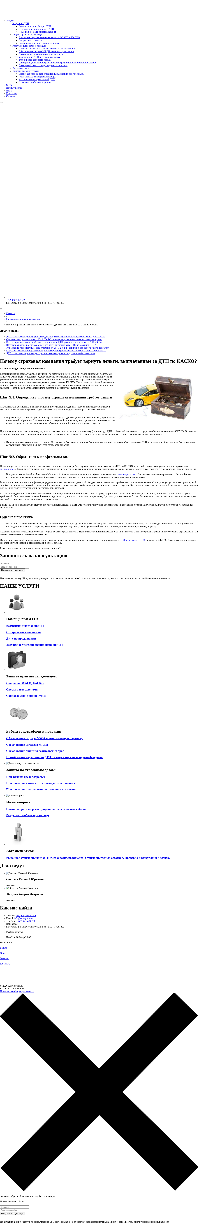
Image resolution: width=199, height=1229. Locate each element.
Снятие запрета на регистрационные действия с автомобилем (51, 73)
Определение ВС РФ (134, 540)
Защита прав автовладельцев (27, 34)
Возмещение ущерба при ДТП (35, 26)
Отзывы (10, 96)
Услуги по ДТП (20, 23)
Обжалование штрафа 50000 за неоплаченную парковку (44, 738)
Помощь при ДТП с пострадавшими (38, 31)
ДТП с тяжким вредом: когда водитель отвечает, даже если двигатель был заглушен (50, 353)
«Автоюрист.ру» (126, 474)
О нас (9, 85)
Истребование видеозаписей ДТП (37, 79)
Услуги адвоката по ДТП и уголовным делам (36, 57)
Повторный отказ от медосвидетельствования (43, 65)
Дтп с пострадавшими (21, 638)
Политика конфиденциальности (17, 991)
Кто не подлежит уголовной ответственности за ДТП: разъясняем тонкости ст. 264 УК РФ (54, 342)
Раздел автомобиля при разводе (35, 82)
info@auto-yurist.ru (23, 918)
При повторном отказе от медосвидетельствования (40, 783)
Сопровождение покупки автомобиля (39, 43)
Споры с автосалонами (31, 40)
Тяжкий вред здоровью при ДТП (36, 59)
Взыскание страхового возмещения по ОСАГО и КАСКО (49, 37)
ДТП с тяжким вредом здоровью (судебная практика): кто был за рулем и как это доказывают (55, 336)
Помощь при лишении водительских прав (41, 54)
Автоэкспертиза (21, 68)
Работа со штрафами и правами (29, 45)
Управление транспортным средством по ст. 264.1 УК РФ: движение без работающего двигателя (57, 347)
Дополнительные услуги (25, 71)
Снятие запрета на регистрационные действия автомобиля (46, 809)
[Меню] (1, 102)
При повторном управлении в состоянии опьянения (41, 789)
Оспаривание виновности (23, 632)
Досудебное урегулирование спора (37, 76)
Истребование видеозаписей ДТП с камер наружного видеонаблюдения (54, 757)
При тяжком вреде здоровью (25, 776)
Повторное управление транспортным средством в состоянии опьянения (57, 62)
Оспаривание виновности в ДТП (36, 29)
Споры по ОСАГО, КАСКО (25, 683)
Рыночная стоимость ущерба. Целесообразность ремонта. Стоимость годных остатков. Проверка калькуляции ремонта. (88, 857)
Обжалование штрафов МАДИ (27, 744)
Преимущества (14, 87)
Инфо (9, 90)
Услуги (10, 20)
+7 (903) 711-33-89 (26, 915)
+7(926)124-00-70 (26, 921)
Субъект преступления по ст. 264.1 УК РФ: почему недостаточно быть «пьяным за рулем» (54, 339)
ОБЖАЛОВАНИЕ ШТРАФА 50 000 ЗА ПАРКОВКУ (47, 48)
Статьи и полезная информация (23, 319)
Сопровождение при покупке (26, 695)
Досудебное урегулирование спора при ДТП (36, 644)
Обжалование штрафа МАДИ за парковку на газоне (46, 51)
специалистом (7, 469)
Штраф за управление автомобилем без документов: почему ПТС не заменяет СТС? (51, 345)
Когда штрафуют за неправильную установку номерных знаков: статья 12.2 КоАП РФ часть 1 (56, 350)
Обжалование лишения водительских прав (35, 751)
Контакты (11, 93)
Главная (10, 313)
